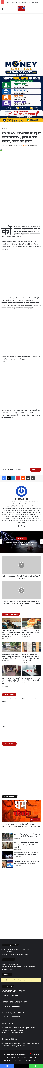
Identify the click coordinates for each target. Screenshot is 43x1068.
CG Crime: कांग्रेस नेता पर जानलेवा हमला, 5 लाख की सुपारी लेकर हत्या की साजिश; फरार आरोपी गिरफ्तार (26, 845)
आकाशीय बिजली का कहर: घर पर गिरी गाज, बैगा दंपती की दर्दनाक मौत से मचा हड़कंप (21, 544)
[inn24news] (22, 9)
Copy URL (35, 469)
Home (5, 128)
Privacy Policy (33, 1057)
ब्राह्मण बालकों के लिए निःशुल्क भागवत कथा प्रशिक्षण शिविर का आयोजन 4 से (31, 632)
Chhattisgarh (22, 538)
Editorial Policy (22, 1057)
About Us (14, 1057)
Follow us (7, 975)
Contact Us (35, 1060)
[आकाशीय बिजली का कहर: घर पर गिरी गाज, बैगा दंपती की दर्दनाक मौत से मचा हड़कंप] (7, 855)
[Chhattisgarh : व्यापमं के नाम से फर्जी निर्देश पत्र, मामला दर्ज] (31, 670)
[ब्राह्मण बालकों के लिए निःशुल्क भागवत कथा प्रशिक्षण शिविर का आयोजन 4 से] (31, 623)
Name (3, 726)
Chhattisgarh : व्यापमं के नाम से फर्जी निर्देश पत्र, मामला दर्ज (31, 679)
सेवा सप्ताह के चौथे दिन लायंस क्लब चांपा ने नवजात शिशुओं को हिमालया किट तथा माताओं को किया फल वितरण (11, 633)
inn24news (35, 1054)
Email (3, 735)
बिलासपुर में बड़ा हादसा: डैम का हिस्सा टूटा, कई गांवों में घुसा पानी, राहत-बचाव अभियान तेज (11, 656)
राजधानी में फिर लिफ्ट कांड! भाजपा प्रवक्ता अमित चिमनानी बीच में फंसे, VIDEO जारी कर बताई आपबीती (30, 657)
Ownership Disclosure (10, 1060)
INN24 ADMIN (9, 145)
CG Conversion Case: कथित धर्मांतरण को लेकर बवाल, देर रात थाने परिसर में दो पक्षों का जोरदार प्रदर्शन (21, 825)
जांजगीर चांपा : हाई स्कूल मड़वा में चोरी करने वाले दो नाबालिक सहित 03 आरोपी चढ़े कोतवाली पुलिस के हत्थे (11, 681)
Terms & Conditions (25, 1060)
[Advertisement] (21, 36)
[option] (21, 542)
